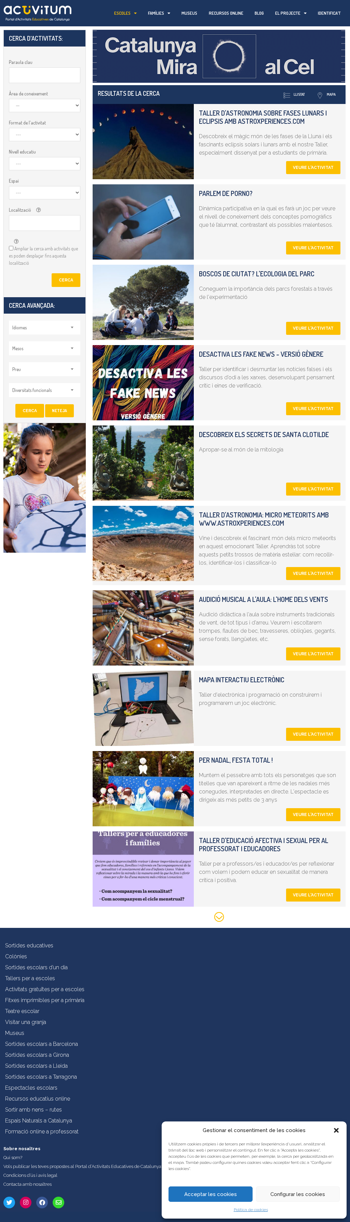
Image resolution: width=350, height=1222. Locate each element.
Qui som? (12, 1157)
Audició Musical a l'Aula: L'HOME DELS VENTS (263, 599)
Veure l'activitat (313, 167)
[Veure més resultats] (219, 918)
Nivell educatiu (22, 152)
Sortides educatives (29, 945)
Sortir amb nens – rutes (33, 1109)
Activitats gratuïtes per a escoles (44, 989)
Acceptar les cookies (210, 1194)
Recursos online (226, 13)
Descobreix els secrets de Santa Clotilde (264, 434)
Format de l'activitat (27, 123)
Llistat (299, 94)
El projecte (287, 13)
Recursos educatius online (37, 1098)
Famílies (156, 13)
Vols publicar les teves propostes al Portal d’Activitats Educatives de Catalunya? (83, 1166)
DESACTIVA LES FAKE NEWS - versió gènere (261, 354)
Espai (14, 181)
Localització (20, 210)
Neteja (59, 410)
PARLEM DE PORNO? (226, 193)
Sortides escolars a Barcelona (41, 1044)
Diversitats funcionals (32, 390)
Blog (259, 13)
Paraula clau (20, 62)
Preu (16, 369)
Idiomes (19, 327)
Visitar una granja (25, 1022)
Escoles (122, 13)
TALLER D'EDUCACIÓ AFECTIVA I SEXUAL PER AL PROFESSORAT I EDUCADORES (263, 844)
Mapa (331, 94)
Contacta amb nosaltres (27, 1184)
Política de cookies (251, 1209)
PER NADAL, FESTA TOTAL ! (236, 759)
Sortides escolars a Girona (37, 1055)
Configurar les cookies (297, 1194)
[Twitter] (9, 1202)
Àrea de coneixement (28, 93)
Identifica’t (329, 13)
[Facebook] (42, 1202)
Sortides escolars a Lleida (36, 1066)
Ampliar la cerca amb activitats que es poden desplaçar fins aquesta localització (43, 256)
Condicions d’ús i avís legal (30, 1175)
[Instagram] (25, 1202)
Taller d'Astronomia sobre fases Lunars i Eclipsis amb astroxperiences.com (263, 117)
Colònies (16, 956)
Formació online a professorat (42, 1131)
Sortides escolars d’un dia (36, 967)
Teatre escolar (22, 1011)
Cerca (66, 280)
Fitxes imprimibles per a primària (44, 1000)
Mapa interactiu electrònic (241, 679)
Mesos (17, 348)
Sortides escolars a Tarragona (41, 1077)
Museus (189, 13)
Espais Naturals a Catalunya (38, 1120)
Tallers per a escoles (30, 978)
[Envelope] (58, 1202)
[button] (336, 1130)
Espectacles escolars (31, 1088)
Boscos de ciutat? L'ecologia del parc (256, 273)
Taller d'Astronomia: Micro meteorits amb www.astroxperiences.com (264, 518)
